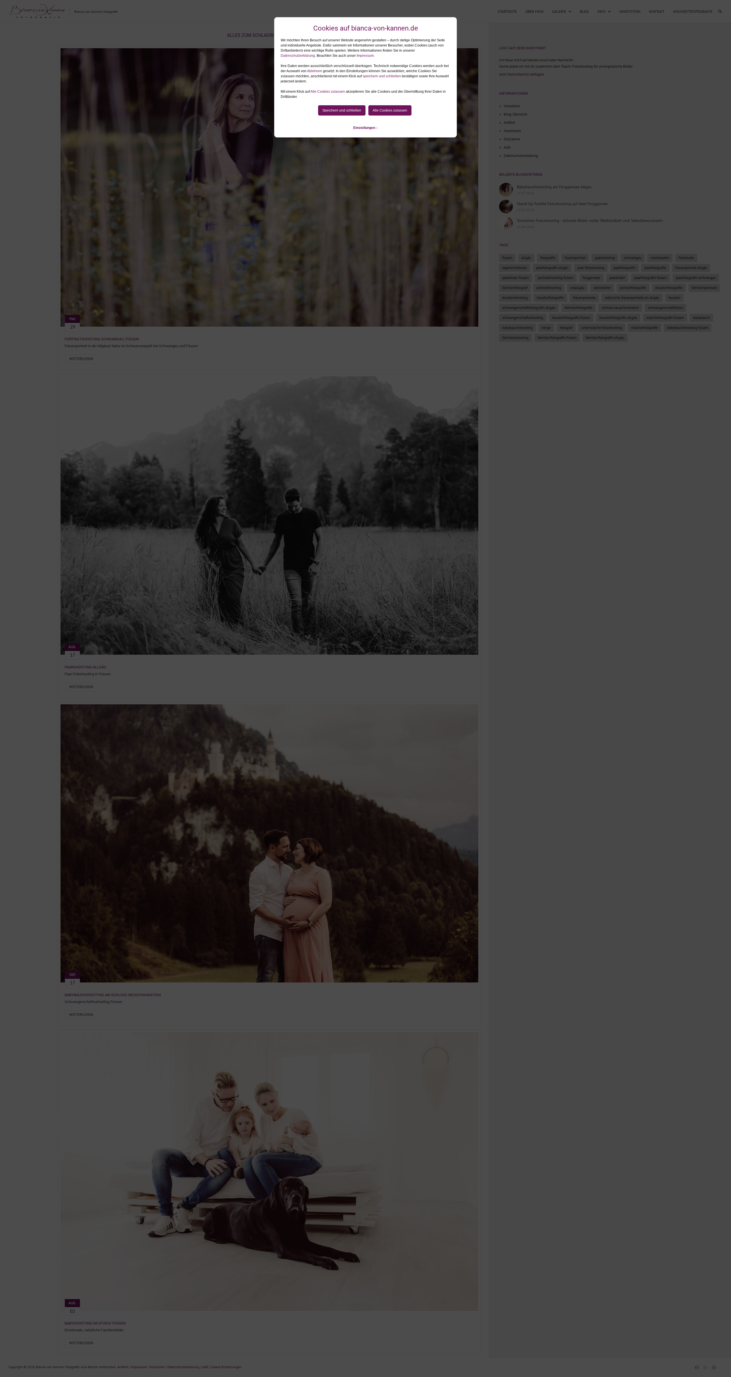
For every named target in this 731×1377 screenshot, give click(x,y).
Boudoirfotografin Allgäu (618, 317)
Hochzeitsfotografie (692, 11)
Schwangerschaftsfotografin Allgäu (528, 307)
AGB (507, 147)
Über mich (534, 11)
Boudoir (674, 297)
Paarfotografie (655, 267)
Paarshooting (605, 257)
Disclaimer (512, 139)
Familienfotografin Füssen (557, 337)
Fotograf (566, 327)
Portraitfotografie (633, 287)
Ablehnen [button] (314, 71)
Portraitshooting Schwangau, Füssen (102, 339)
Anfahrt (509, 122)
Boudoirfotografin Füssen (571, 317)
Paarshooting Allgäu (85, 667)
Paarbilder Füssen (515, 277)
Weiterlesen (81, 359)
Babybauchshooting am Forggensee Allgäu (554, 186)
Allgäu (526, 257)
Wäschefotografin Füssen (665, 317)
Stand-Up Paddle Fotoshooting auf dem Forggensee (562, 203)
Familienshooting (515, 337)
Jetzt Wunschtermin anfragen (521, 74)
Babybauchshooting (517, 327)
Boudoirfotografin (550, 297)
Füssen (507, 257)
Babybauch (701, 317)
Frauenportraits (584, 297)
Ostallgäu (577, 287)
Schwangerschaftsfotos (665, 307)
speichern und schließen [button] (382, 76)
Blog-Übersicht (515, 114)
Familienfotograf (514, 287)
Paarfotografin (624, 267)
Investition (629, 11)
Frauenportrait (575, 257)
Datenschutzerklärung (298, 56)
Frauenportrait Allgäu (691, 267)
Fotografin (547, 257)
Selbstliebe (602, 287)
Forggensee (591, 277)
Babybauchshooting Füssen (687, 327)
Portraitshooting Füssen (555, 277)
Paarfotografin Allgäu (552, 267)
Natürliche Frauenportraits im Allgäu (632, 297)
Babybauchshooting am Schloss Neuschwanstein (113, 995)
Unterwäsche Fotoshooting (601, 327)
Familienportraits (704, 287)
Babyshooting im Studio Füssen (95, 1323)
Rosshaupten (659, 257)
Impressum (365, 56)
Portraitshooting (549, 287)
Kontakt (656, 11)
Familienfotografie (579, 307)
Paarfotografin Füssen (650, 277)
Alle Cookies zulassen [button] (327, 92)
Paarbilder (617, 277)
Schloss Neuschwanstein (620, 307)
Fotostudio (686, 257)
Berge (546, 327)
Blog (584, 11)
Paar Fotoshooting (591, 267)
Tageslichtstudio (514, 267)
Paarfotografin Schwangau (696, 277)
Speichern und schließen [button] (341, 110)
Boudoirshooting (515, 297)
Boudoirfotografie (668, 287)
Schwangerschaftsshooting (522, 317)
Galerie (559, 11)
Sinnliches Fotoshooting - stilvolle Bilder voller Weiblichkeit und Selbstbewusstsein (590, 220)
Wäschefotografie (644, 327)
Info (601, 11)
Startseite (507, 11)
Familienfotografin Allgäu (605, 337)
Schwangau (632, 257)
